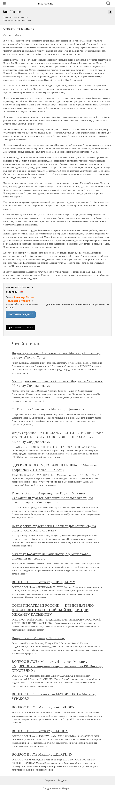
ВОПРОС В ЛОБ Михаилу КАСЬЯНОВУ (43, 707)
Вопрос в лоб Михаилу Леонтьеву (38, 638)
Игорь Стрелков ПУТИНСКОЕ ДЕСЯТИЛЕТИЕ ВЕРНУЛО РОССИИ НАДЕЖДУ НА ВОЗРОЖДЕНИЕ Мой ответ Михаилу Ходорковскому (57, 437)
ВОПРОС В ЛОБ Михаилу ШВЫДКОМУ (43, 582)
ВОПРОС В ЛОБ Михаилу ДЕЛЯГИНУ (42, 754)
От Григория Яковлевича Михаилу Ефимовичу (48, 409)
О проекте (50, 780)
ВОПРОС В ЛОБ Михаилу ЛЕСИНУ (40, 730)
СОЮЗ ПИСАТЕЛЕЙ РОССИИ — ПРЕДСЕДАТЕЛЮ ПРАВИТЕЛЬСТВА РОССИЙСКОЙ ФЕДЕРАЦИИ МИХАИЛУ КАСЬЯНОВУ (53, 610)
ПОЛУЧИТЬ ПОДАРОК (20, 314)
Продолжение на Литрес (20, 327)
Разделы (62, 780)
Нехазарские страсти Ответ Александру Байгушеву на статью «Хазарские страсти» (54, 527)
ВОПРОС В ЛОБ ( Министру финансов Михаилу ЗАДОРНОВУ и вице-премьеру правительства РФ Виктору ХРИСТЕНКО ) (57, 666)
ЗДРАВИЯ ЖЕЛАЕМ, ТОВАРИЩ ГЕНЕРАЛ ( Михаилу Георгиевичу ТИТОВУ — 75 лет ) (54, 467)
